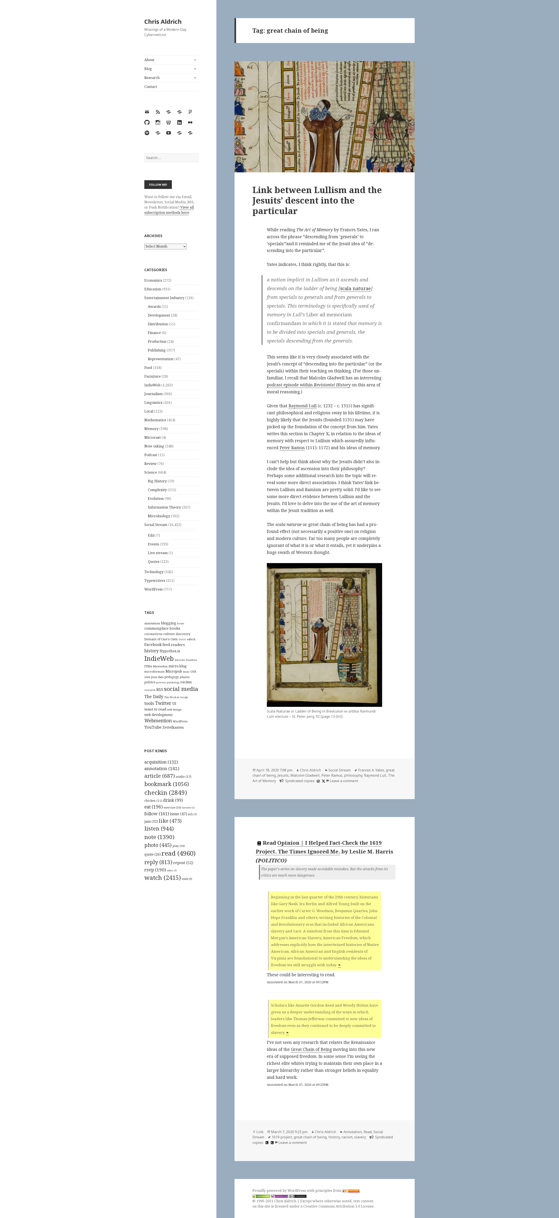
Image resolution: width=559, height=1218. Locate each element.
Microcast (152, 437)
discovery (183, 634)
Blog (148, 68)
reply (158, 862)
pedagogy (171, 677)
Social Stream (155, 524)
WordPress (153, 589)
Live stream (158, 552)
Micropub (174, 671)
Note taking (154, 446)
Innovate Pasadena (186, 659)
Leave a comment (344, 780)
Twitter (163, 703)
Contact (150, 86)
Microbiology (159, 516)
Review (150, 463)
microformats (154, 671)
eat (153, 807)
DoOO (182, 639)
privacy (161, 682)
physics (185, 677)
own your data (154, 677)
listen (159, 828)
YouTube (153, 727)
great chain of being (310, 1137)
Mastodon (160, 666)
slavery (360, 1137)
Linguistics (153, 402)
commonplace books (162, 628)
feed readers (173, 644)
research (149, 690)
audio (183, 776)
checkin (165, 792)
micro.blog (178, 666)
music (186, 671)
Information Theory (164, 507)
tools (149, 703)
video (172, 870)
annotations (152, 623)
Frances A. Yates (371, 770)
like (170, 820)
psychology (173, 682)
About (149, 59)
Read (368, 1131)
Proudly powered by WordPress (279, 1190)
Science (150, 472)
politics (149, 682)
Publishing (157, 350)
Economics (153, 280)
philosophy (353, 775)
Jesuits (283, 775)
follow (156, 813)
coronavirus (153, 634)
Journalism (153, 393)
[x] (322, 781)
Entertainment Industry (164, 297)
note (159, 837)
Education (152, 289)
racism (186, 682)
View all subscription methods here (169, 210)
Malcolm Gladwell (305, 775)
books (180, 623)
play (179, 846)
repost (183, 862)
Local (148, 411)
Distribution (158, 324)
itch (192, 814)
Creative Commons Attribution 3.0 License (338, 1206)
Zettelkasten (173, 727)
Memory (151, 428)
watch (162, 878)
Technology (154, 571)
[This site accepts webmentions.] (279, 1195)
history (151, 651)
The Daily (153, 696)
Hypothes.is (170, 650)
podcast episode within (309, 385)
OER (193, 671)
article (159, 775)
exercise (172, 807)
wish (187, 879)
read (179, 853)
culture (169, 634)
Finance (154, 332)
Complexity (157, 489)
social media (181, 689)
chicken (153, 801)
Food (148, 367)
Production (157, 341)
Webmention (158, 721)
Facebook (153, 644)
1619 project (282, 1137)
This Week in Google (176, 697)
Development (159, 315)
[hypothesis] (266, 1142)
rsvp (155, 870)
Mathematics (155, 420)
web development (158, 715)
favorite (188, 807)
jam (151, 821)
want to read (155, 709)
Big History (157, 481)
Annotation (352, 1131)
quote (152, 854)
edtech (191, 639)
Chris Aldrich (163, 21)
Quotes (153, 561)
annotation (161, 768)
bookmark (166, 784)
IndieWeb (152, 385)
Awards (154, 306)
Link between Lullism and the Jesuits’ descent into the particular (317, 200)
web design (174, 709)
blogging (168, 623)
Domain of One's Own (161, 639)
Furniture (152, 376)
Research (152, 77)
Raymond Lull (302, 406)
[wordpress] (317, 781)
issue (178, 813)
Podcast (150, 454)
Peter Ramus (292, 448)
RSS (159, 689)
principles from (328, 1190)
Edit (151, 535)
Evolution (156, 498)
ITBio (148, 666)
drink (173, 800)
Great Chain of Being (311, 1049)
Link (260, 1131)
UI (174, 703)
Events (153, 544)
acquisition (161, 762)
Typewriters (154, 580)
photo (158, 844)
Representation (160, 358)
